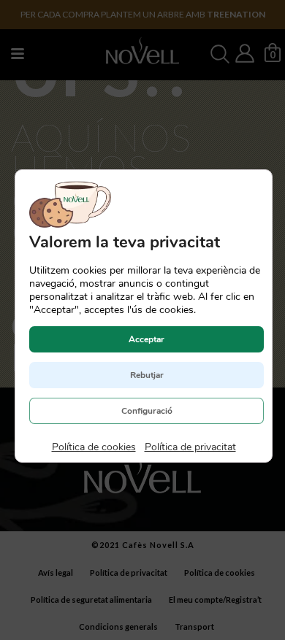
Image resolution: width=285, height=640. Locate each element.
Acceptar (146, 339)
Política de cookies (93, 447)
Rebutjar (146, 375)
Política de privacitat (189, 447)
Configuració (146, 411)
